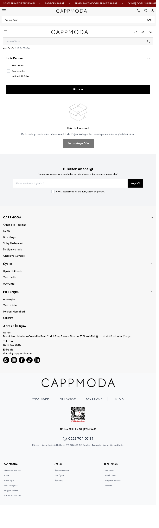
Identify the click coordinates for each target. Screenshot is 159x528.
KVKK (6, 231)
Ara (149, 20)
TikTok (118, 398)
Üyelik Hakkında (12, 271)
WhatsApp (40, 398)
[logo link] (69, 32)
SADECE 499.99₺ (47, 3)
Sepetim (8, 317)
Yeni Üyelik (9, 277)
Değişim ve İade (12, 249)
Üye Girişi (9, 283)
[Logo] (71, 10)
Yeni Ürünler (10, 305)
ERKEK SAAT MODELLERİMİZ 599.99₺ (88, 3)
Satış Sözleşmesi (13, 243)
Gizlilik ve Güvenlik (14, 255)
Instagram (67, 398)
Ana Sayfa (8, 48)
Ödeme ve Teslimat (14, 224)
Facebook (94, 398)
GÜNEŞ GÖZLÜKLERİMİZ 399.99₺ (139, 3)
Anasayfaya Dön (78, 143)
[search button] (148, 41)
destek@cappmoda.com (17, 353)
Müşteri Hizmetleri (14, 311)
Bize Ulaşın (9, 237)
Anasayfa (9, 299)
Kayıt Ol (135, 183)
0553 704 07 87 (80, 438)
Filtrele (78, 89)
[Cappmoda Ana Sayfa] (78, 382)
